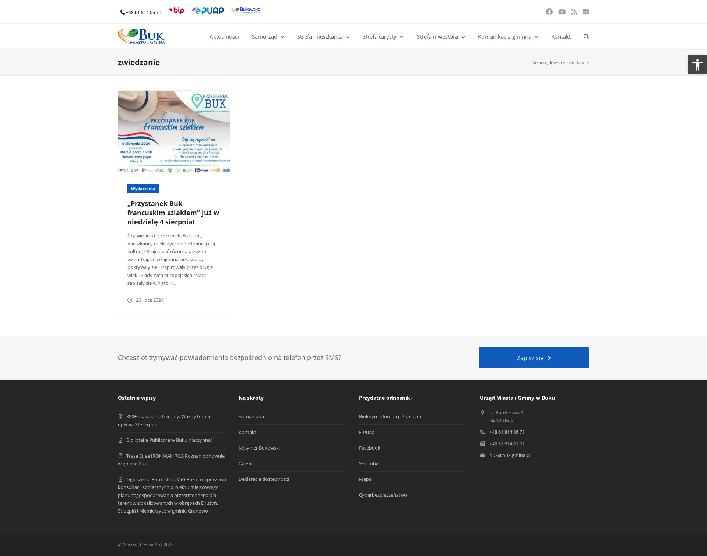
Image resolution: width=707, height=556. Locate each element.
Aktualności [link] (251, 416)
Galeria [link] (246, 463)
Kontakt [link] (247, 432)
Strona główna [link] (547, 62)
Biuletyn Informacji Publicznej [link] (391, 416)
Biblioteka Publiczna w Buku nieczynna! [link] (169, 440)
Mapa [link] (365, 479)
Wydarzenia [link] (143, 188)
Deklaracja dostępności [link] (264, 479)
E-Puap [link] (366, 432)
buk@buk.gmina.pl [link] (510, 455)
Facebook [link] (369, 447)
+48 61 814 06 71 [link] (143, 12)
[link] (697, 64)
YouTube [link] (369, 463)
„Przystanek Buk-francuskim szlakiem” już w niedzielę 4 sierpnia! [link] (173, 212)
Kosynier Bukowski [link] (259, 447)
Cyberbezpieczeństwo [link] (383, 495)
